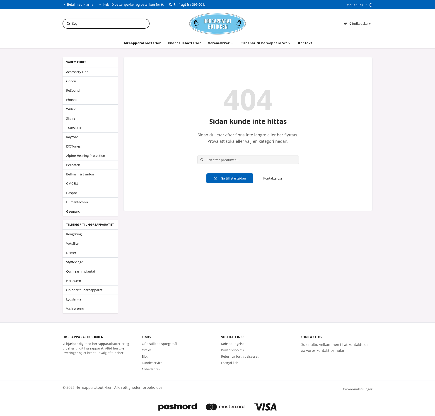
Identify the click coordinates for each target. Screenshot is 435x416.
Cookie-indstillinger (357, 389)
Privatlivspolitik (232, 350)
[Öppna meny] (232, 43)
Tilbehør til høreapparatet (264, 43)
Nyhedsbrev (151, 369)
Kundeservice (152, 363)
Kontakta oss (273, 178)
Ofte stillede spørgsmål (159, 344)
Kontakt (305, 43)
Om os (147, 350)
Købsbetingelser (233, 344)
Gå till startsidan (233, 178)
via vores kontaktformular (322, 350)
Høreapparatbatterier (142, 43)
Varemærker (219, 43)
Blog (145, 356)
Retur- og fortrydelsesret (240, 356)
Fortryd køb (229, 363)
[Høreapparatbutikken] (217, 23)
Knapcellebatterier (184, 43)
